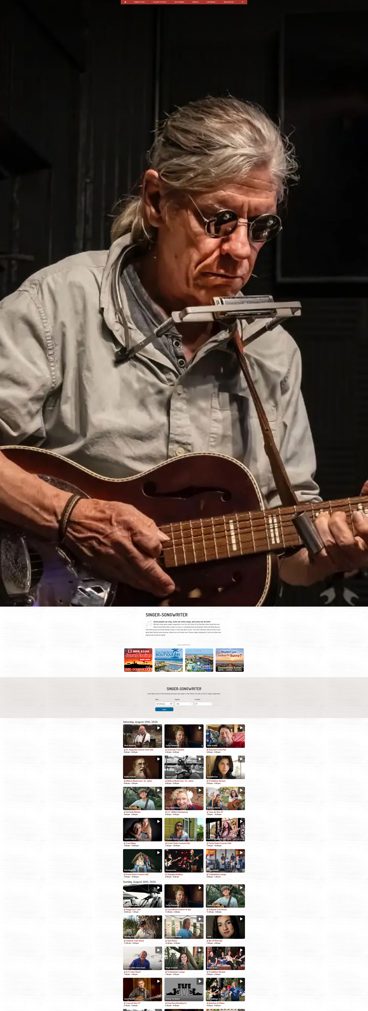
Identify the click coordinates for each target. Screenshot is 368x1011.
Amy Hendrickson (173, 808)
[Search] (242, 2)
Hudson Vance (130, 808)
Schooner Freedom (175, 750)
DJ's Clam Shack (133, 972)
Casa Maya (131, 843)
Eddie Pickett (130, 777)
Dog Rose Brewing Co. (177, 1003)
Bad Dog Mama (213, 808)
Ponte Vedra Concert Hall (178, 843)
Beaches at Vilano (217, 1003)
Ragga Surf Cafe (133, 909)
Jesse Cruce (171, 777)
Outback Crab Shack (218, 909)
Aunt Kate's (172, 941)
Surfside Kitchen (133, 812)
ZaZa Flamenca (172, 745)
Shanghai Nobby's (175, 874)
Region (177, 699)
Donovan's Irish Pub (217, 750)
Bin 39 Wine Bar (216, 941)
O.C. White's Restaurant (177, 812)
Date (157, 699)
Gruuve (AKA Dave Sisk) (134, 968)
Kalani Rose (212, 968)
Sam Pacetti (129, 999)
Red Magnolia (130, 870)
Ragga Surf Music (132, 905)
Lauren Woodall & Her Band (219, 839)
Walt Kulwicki (130, 745)
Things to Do (139, 2)
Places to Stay (159, 2)
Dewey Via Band (173, 999)
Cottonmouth (213, 870)
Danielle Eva (212, 777)
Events (195, 2)
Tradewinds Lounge (217, 874)
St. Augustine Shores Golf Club (139, 750)
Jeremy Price (130, 936)
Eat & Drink (179, 2)
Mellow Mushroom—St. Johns (139, 781)
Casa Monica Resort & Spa (179, 909)
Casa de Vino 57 (216, 812)
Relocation (228, 2)
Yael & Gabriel (130, 839)
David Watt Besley (174, 936)
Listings (197, 699)
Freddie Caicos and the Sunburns (180, 839)
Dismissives (171, 870)
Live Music (211, 2)
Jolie (209, 936)
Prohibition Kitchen (217, 781)
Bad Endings (212, 999)
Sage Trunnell (172, 968)
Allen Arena (212, 745)
